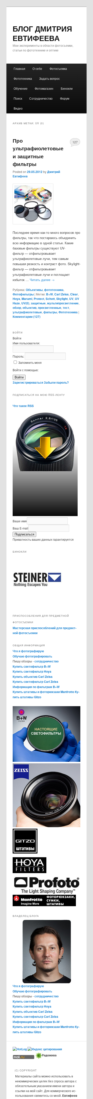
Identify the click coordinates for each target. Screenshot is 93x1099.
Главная (19, 68)
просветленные (49, 307)
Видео (18, 108)
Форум (64, 98)
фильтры (50, 312)
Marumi (27, 298)
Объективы (34, 289)
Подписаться (24, 534)
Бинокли (67, 88)
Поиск (18, 98)
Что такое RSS (23, 406)
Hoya (16, 298)
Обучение (21, 88)
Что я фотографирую (28, 651)
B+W (49, 294)
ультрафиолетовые (27, 312)
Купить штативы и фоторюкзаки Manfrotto (43, 692)
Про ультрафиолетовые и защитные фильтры (38, 152)
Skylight (62, 298)
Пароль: (19, 356)
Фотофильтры (23, 294)
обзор (17, 307)
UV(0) (25, 303)
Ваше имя (20, 521)
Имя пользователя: (26, 343)
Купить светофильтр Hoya (32, 671)
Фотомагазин (44, 88)
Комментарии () (26, 316)
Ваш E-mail (20, 528)
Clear (74, 294)
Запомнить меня (30, 362)
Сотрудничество (41, 98)
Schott (50, 298)
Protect (39, 298)
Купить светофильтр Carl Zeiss (35, 681)
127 (75, 142)
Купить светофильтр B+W (32, 666)
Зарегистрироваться (28, 382)
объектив (29, 307)
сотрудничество (46, 661)
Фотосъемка (58, 68)
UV (71, 298)
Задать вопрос (49, 78)
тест (66, 307)
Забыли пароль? (56, 382)
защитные (38, 303)
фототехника (53, 289)
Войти (19, 377)
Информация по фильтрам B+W (36, 687)
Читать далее (42, 279)
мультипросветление (63, 303)
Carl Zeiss (61, 294)
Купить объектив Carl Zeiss (33, 676)
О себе (37, 68)
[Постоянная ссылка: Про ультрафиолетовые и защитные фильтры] (47, 204)
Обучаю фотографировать (32, 656)
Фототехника (23, 78)
